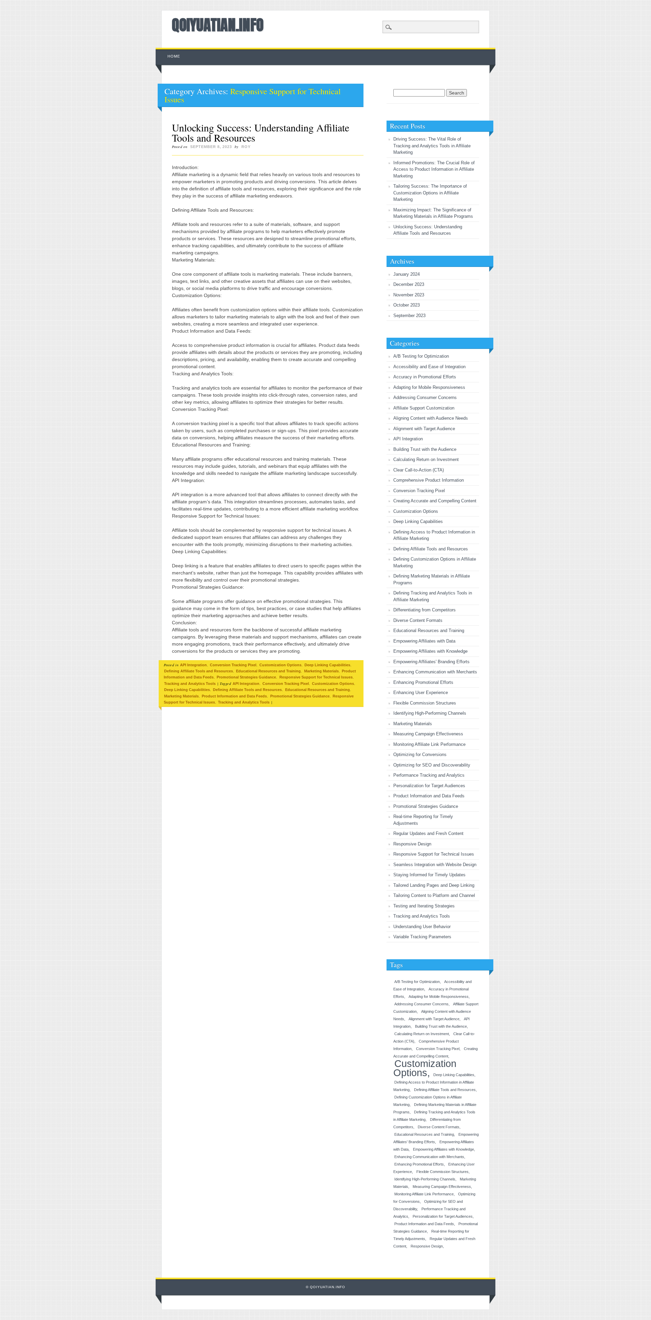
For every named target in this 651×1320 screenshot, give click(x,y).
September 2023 (409, 315)
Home (173, 56)
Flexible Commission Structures (424, 703)
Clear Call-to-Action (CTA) (418, 470)
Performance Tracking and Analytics (429, 775)
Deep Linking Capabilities (327, 665)
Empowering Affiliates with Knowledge (430, 651)
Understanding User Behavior (422, 926)
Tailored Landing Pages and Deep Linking (433, 885)
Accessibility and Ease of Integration (429, 366)
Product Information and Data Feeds (234, 696)
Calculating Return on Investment (426, 459)
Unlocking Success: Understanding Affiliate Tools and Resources (260, 132)
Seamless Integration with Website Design (434, 864)
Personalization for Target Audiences (429, 785)
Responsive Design (412, 843)
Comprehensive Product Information (428, 480)
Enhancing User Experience (420, 692)
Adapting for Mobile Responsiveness (429, 387)
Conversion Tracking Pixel (233, 665)
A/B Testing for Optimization (421, 356)
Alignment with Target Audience (424, 428)
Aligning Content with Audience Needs (430, 418)
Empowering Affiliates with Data (424, 641)
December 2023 (408, 284)
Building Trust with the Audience (424, 449)
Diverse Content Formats (417, 620)
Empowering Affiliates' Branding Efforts (431, 661)
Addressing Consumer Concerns (425, 397)
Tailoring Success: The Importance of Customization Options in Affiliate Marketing (430, 193)
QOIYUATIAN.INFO (217, 24)
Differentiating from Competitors (424, 609)
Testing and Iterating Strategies (424, 905)
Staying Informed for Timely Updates (429, 874)
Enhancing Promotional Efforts (423, 682)
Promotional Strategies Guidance (246, 677)
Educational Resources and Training (268, 671)
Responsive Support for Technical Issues (316, 677)
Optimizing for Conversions (420, 754)
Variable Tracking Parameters (422, 936)
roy (246, 147)
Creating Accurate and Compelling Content (434, 500)
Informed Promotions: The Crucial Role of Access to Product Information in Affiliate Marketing (434, 169)
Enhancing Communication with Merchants (435, 671)
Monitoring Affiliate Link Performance (429, 744)
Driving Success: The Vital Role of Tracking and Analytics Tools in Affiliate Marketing (432, 146)
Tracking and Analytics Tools (190, 684)
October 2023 (406, 305)
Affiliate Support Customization (423, 408)
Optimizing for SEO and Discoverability (431, 765)
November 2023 (408, 294)
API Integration (193, 665)
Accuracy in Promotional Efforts (424, 376)
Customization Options (280, 665)
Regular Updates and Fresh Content (428, 833)
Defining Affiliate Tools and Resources (198, 671)
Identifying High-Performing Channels (429, 713)
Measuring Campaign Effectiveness (428, 733)
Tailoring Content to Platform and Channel (434, 895)
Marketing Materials (321, 671)
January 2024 (406, 274)
